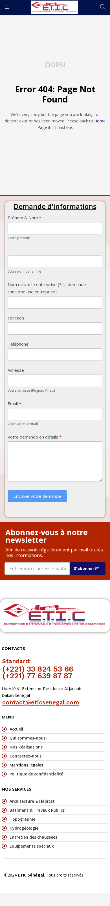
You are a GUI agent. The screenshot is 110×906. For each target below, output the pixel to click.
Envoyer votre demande (37, 496)
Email (14, 403)
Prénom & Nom (24, 217)
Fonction (16, 318)
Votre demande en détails (34, 437)
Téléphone (18, 344)
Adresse (16, 370)
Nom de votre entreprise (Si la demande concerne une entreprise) (47, 288)
